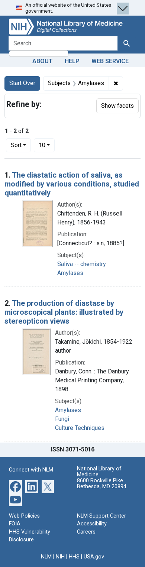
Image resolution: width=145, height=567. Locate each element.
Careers (86, 532)
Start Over (22, 83)
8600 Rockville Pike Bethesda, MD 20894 (101, 483)
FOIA (14, 524)
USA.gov (94, 557)
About (42, 61)
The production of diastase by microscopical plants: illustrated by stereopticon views (63, 312)
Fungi (62, 418)
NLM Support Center (101, 516)
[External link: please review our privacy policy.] (15, 485)
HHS (74, 557)
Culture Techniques (79, 427)
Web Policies (24, 516)
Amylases (70, 272)
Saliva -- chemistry (81, 264)
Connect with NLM (31, 470)
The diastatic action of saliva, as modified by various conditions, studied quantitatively (71, 184)
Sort (16, 145)
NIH (60, 557)
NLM (46, 557)
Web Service (110, 61)
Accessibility (92, 524)
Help (72, 61)
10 (47, 145)
